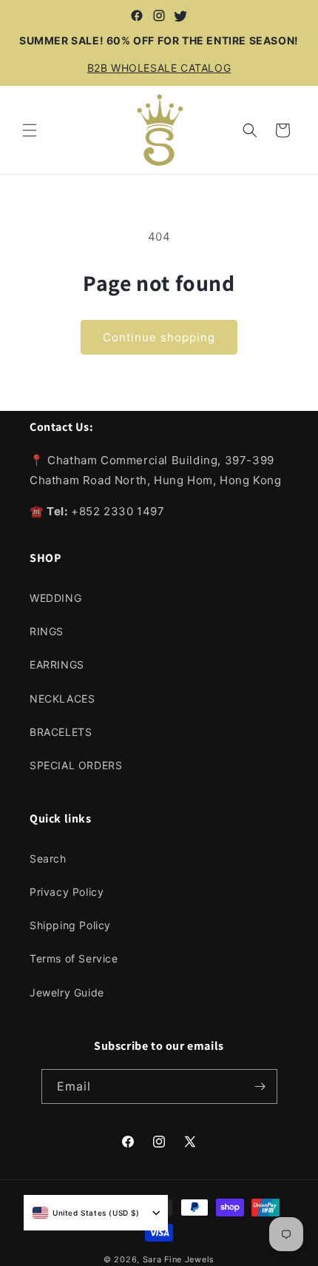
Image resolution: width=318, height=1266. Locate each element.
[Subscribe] (260, 1086)
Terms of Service (74, 958)
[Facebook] (136, 15)
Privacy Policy (67, 891)
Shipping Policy (70, 925)
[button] (29, 130)
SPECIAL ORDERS (76, 765)
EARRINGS (57, 664)
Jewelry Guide (67, 992)
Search (48, 858)
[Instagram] (159, 15)
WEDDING (55, 598)
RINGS (47, 631)
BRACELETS (61, 732)
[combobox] (86, 1213)
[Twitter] (181, 15)
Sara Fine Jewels (178, 1259)
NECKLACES (62, 698)
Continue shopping (159, 337)
